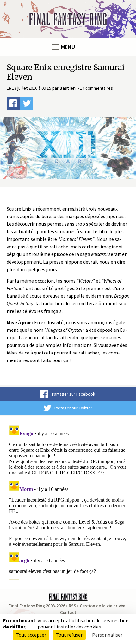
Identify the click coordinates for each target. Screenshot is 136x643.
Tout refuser (69, 635)
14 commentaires (96, 88)
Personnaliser (107, 635)
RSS (72, 606)
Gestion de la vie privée (102, 606)
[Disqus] (68, 501)
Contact (68, 612)
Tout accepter (31, 635)
